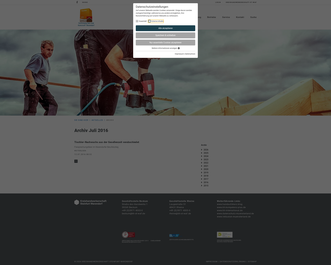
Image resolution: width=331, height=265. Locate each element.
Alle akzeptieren (165, 28)
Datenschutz (190, 54)
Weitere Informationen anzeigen (165, 48)
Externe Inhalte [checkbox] (157, 21)
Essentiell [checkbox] (142, 21)
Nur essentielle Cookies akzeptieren (165, 42)
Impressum (179, 54)
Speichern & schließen (165, 35)
